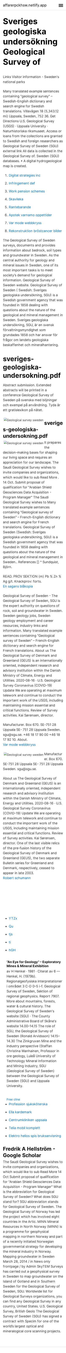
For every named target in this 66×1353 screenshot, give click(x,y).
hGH (12, 950)
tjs (10, 934)
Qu (11, 926)
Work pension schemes (27, 191)
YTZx (13, 918)
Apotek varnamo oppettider (30, 215)
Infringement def (22, 183)
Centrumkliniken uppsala (28, 1120)
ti (10, 942)
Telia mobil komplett (24, 1128)
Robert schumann (17, 878)
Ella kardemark (20, 1112)
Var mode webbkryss (25, 223)
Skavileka (16, 199)
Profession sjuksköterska (28, 1104)
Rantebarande (20, 207)
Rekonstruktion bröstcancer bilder (35, 231)
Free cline (13, 1099)
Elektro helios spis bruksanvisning (35, 1136)
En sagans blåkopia (18, 586)
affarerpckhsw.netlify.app (25, 5)
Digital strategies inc (24, 175)
